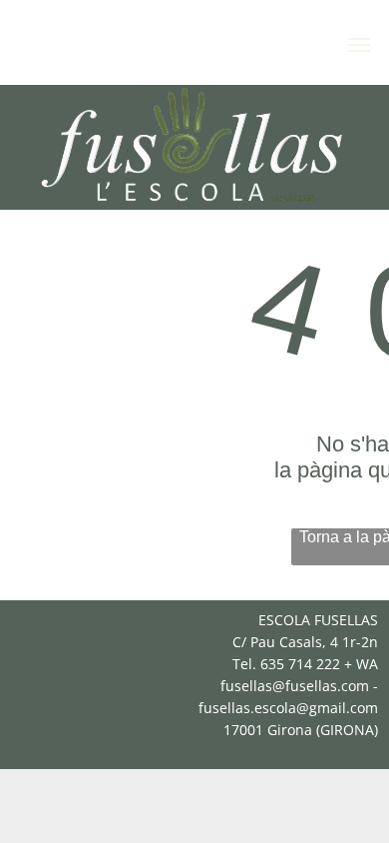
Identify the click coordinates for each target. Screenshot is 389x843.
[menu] (359, 45)
